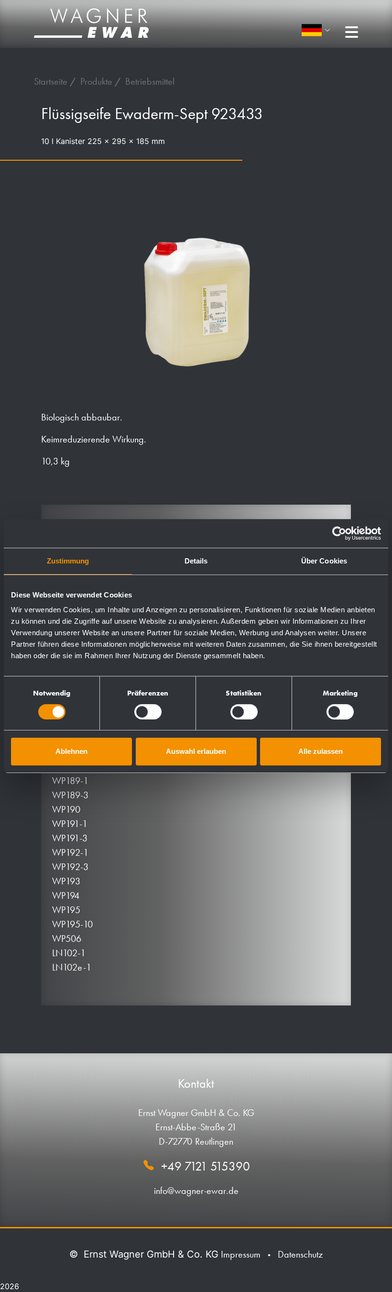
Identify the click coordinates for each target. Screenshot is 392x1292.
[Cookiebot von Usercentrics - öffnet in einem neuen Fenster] (339, 533)
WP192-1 (70, 852)
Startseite (52, 81)
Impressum (241, 1254)
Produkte (97, 81)
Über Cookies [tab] (324, 561)
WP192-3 (70, 866)
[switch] (148, 711)
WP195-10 (72, 924)
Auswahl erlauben (196, 751)
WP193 (66, 881)
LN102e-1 (71, 967)
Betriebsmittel (149, 81)
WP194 (66, 895)
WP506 (66, 938)
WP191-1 (69, 823)
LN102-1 (69, 953)
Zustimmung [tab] (68, 561)
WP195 (66, 910)
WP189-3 (70, 795)
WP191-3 (69, 838)
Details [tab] (196, 561)
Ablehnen (71, 751)
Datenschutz (300, 1254)
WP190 (66, 809)
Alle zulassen (320, 751)
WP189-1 (70, 780)
